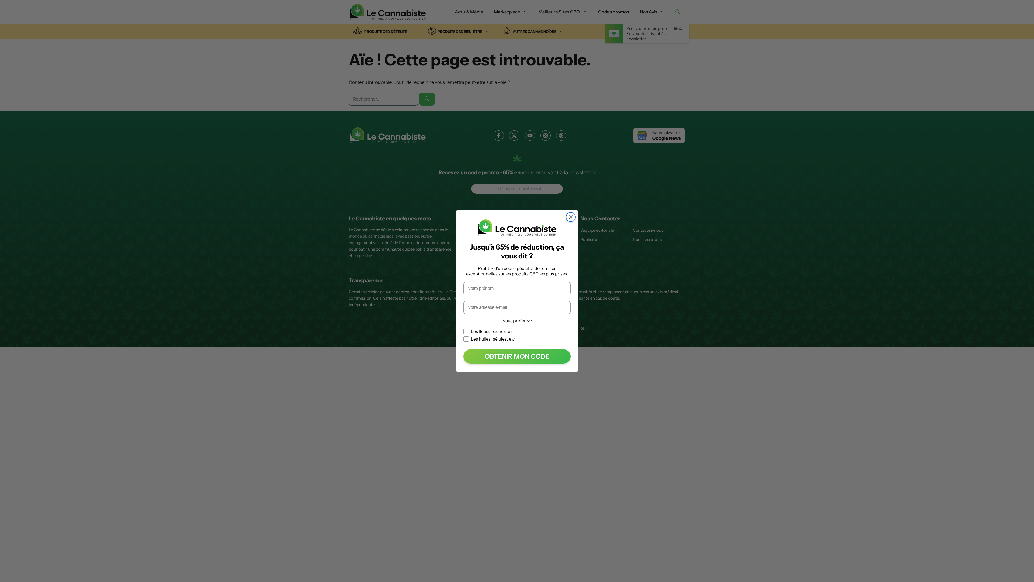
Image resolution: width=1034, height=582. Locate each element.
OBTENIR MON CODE (517, 356)
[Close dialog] (570, 217)
